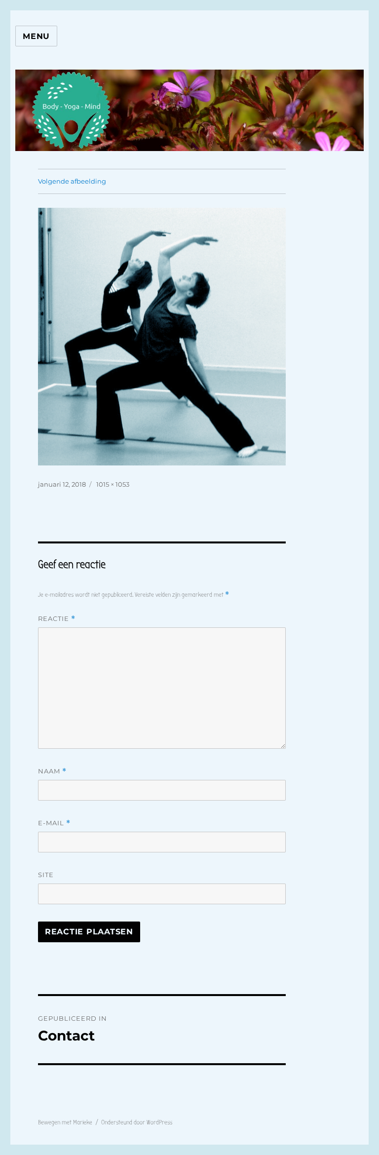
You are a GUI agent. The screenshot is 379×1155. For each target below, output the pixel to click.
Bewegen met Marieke (65, 1122)
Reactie (57, 619)
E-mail (54, 823)
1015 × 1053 (112, 484)
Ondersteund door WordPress (136, 1122)
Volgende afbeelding (72, 181)
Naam (52, 771)
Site (46, 875)
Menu (36, 36)
